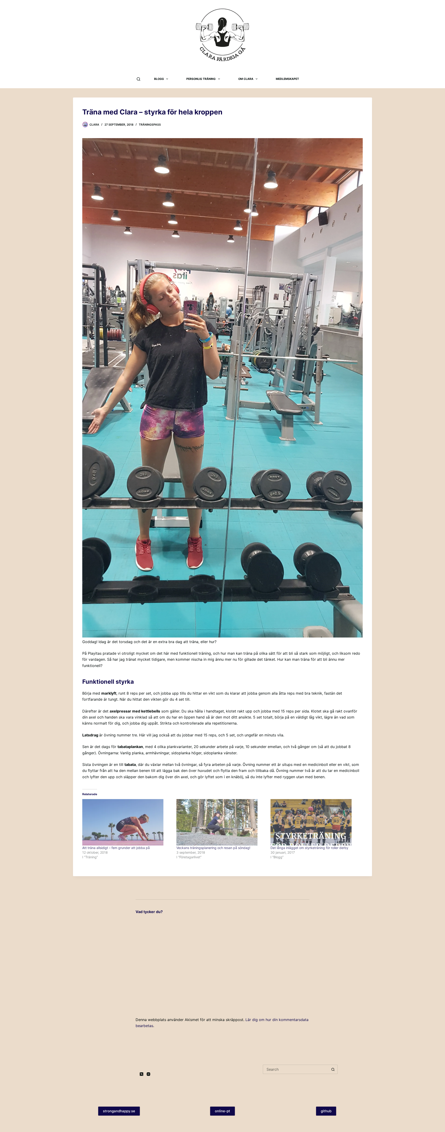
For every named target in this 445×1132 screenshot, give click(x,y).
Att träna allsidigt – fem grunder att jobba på (116, 848)
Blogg (159, 79)
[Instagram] (148, 1074)
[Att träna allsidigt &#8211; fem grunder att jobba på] (127, 822)
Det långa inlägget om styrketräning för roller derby (309, 848)
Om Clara (245, 79)
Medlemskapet (287, 79)
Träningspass (150, 124)
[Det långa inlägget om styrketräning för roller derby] (315, 822)
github (326, 1111)
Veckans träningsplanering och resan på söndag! (213, 848)
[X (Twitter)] (141, 1074)
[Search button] (333, 1069)
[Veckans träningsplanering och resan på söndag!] (221, 822)
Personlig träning (201, 79)
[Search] (138, 79)
